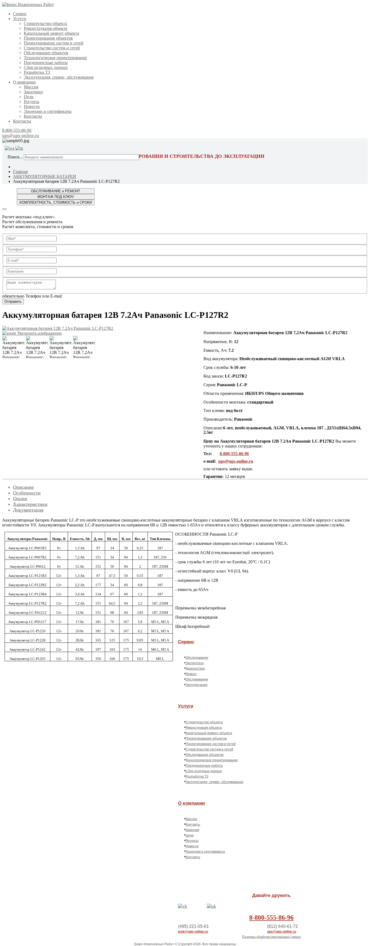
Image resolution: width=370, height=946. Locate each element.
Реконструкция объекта (45, 28)
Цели (29, 96)
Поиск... (15, 157)
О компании (24, 82)
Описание (23, 487)
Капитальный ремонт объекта (51, 33)
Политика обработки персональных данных (271, 937)
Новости (32, 106)
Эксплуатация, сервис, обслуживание (59, 77)
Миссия (31, 87)
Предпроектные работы (46, 62)
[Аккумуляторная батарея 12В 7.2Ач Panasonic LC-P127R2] (13, 347)
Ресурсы (31, 101)
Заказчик (192, 830)
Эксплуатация (196, 685)
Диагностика (195, 668)
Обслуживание (197, 679)
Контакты (33, 116)
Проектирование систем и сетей (53, 43)
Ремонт (191, 674)
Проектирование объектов (48, 38)
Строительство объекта (45, 23)
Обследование (197, 658)
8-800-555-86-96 (16, 130)
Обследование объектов (46, 52)
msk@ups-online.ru (193, 932)
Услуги (19, 18)
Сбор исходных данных (46, 67)
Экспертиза (195, 663)
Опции (20, 498)
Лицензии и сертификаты (48, 111)
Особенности (27, 493)
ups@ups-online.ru (20, 135)
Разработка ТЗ (37, 72)
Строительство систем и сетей (52, 48)
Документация (28, 510)
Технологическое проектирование (55, 57)
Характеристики (30, 504)
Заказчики (33, 92)
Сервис (20, 13)
